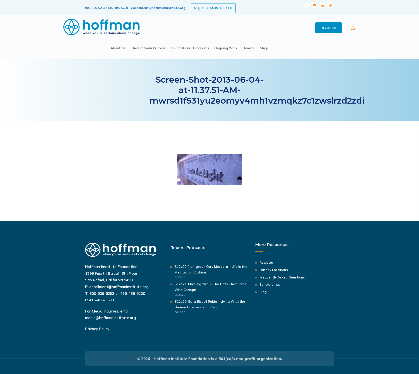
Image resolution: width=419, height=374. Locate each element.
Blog (263, 292)
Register (328, 27)
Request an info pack (213, 8)
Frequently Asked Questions (282, 277)
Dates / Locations (273, 270)
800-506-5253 (95, 8)
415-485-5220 (118, 8)
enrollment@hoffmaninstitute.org (158, 8)
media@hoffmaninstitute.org (110, 317)
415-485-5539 (101, 300)
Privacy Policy (97, 328)
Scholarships (269, 284)
